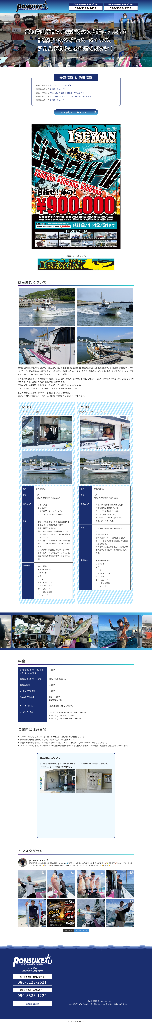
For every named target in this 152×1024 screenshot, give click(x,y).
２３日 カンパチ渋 (58, 89)
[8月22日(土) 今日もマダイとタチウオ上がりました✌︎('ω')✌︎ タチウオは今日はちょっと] (61, 884)
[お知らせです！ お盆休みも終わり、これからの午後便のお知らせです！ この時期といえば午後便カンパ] (61, 913)
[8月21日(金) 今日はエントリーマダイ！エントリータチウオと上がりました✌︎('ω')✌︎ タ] (91, 884)
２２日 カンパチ (57, 100)
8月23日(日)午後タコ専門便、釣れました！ (67, 92)
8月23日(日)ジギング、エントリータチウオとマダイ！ (71, 96)
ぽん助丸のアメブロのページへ (76, 112)
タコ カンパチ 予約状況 (60, 85)
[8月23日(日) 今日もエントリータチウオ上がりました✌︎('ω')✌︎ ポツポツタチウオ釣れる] (32, 884)
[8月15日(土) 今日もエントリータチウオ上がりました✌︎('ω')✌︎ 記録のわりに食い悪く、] (120, 913)
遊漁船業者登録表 (32, 1004)
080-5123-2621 (86, 8)
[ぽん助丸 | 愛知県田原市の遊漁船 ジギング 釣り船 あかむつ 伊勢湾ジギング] (32, 3)
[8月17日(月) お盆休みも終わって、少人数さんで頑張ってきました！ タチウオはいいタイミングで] (32, 913)
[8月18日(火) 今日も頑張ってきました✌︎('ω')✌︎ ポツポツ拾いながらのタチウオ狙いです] (120, 884)
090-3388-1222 (121, 8)
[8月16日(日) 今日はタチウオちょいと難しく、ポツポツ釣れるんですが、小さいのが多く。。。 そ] (91, 913)
